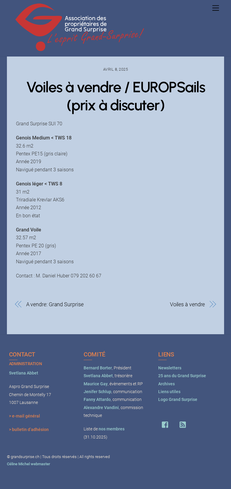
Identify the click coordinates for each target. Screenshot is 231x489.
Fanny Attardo (97, 399)
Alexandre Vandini (101, 407)
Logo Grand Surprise (177, 399)
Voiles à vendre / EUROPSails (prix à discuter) (115, 96)
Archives (166, 384)
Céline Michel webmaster (28, 464)
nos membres (112, 429)
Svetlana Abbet (23, 373)
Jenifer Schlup (97, 391)
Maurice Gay (96, 384)
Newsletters (169, 368)
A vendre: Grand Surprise (55, 304)
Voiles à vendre (187, 304)
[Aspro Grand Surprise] (80, 48)
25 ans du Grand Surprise (182, 375)
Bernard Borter (98, 368)
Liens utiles (169, 391)
